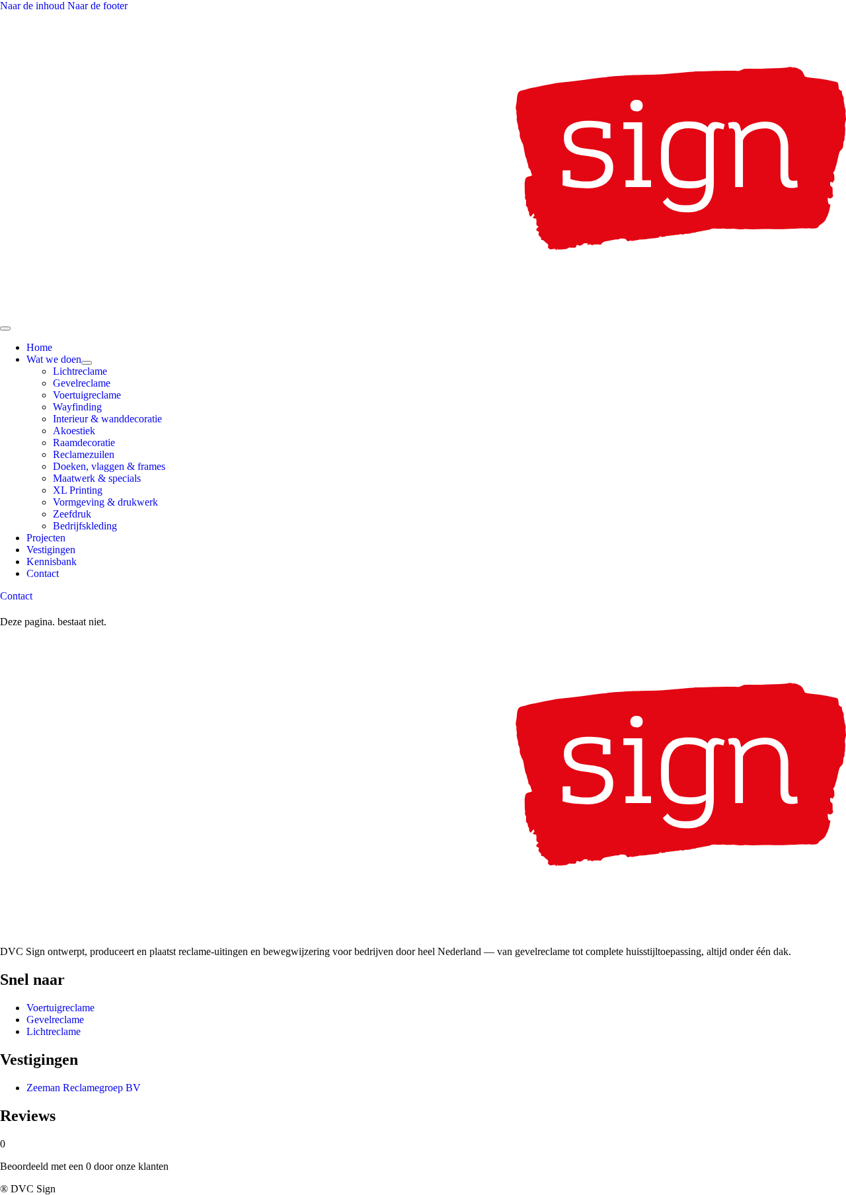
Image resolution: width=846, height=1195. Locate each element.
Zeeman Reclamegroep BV (83, 1087)
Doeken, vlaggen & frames (109, 466)
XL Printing (77, 490)
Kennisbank (51, 561)
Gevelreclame (81, 383)
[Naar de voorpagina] (423, 313)
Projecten (45, 537)
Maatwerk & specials (97, 478)
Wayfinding (77, 406)
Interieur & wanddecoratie (107, 418)
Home (39, 347)
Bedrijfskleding (85, 525)
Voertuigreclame (87, 395)
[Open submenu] (86, 363)
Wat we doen (53, 359)
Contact (42, 573)
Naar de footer (97, 5)
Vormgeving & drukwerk (105, 502)
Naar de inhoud (33, 5)
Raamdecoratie (84, 442)
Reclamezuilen (83, 454)
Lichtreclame (80, 371)
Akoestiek (74, 430)
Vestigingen (50, 549)
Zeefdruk (72, 514)
